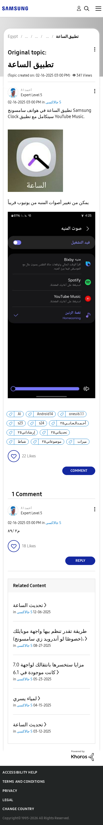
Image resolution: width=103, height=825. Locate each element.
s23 (20, 423)
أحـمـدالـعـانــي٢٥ (73, 423)
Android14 (45, 414)
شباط (22, 441)
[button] (87, 91)
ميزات (82, 441)
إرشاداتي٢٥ (26, 432)
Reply (80, 561)
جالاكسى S (53, 102)
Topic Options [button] (86, 49)
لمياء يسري (25, 698)
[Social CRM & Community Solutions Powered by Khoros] (82, 755)
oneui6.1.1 (76, 414)
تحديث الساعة (28, 605)
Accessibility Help (19, 772)
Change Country (18, 809)
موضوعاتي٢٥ (52, 441)
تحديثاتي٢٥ (59, 432)
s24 (41, 423)
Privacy (9, 791)
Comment (78, 471)
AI (19, 414)
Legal (7, 800)
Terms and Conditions (23, 782)
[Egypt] (15, 8)
